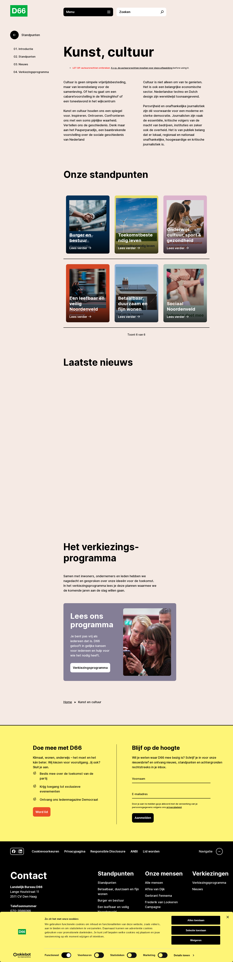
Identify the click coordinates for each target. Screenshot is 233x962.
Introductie (26, 49)
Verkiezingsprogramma (34, 72)
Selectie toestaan (196, 930)
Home (67, 702)
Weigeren (195, 940)
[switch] (99, 955)
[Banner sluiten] (228, 917)
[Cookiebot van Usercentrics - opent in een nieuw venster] (22, 955)
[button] (90, 12)
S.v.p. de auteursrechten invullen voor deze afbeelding (141, 67)
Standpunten (27, 56)
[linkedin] (20, 851)
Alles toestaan (195, 920)
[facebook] (14, 851)
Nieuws (23, 64)
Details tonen (182, 955)
